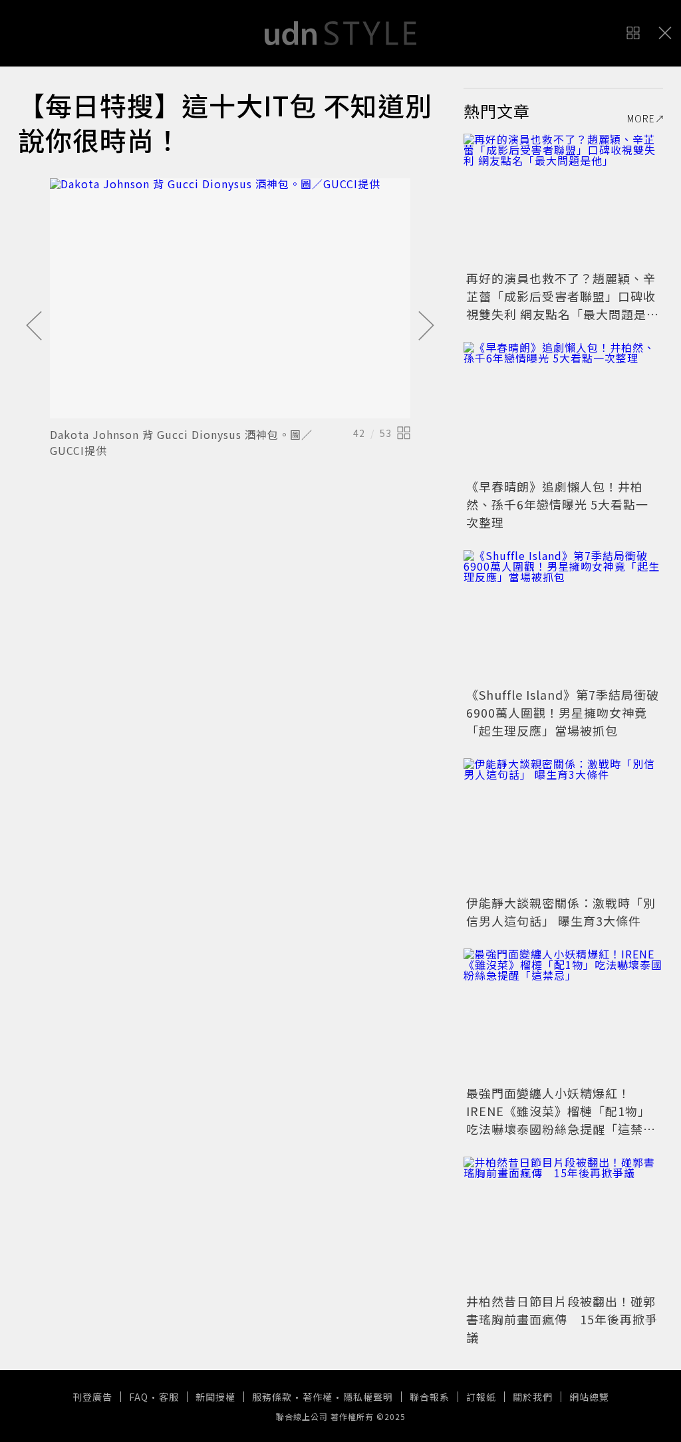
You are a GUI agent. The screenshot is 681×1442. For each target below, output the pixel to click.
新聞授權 (215, 1396)
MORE (641, 118)
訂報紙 (481, 1396)
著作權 (318, 1396)
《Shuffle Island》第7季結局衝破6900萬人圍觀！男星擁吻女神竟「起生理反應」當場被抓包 (562, 712)
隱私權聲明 (368, 1396)
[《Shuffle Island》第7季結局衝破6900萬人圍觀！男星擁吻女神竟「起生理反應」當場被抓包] (563, 616)
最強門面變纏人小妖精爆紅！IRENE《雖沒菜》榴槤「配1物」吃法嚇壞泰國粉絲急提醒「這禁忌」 (558, 1119)
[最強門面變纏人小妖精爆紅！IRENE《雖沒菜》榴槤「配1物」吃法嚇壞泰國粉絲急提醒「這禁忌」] (563, 1015)
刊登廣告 (92, 1396)
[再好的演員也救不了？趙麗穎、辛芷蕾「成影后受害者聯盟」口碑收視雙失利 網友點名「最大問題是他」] (563, 200)
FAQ (138, 1396)
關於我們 (533, 1396)
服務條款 (272, 1396)
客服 (169, 1396)
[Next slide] (426, 327)
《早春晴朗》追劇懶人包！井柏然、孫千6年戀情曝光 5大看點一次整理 (557, 504)
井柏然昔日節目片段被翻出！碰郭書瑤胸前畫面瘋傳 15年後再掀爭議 (562, 1319)
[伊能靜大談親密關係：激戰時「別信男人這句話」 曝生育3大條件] (563, 824)
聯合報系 (430, 1396)
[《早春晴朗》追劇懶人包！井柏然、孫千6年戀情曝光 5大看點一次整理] (563, 408)
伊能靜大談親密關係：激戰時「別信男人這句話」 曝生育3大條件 (561, 911)
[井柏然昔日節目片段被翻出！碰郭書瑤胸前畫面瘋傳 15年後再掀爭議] (563, 1223)
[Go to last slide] (34, 327)
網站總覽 (589, 1396)
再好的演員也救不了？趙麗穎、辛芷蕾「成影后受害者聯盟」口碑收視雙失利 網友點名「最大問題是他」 (561, 305)
